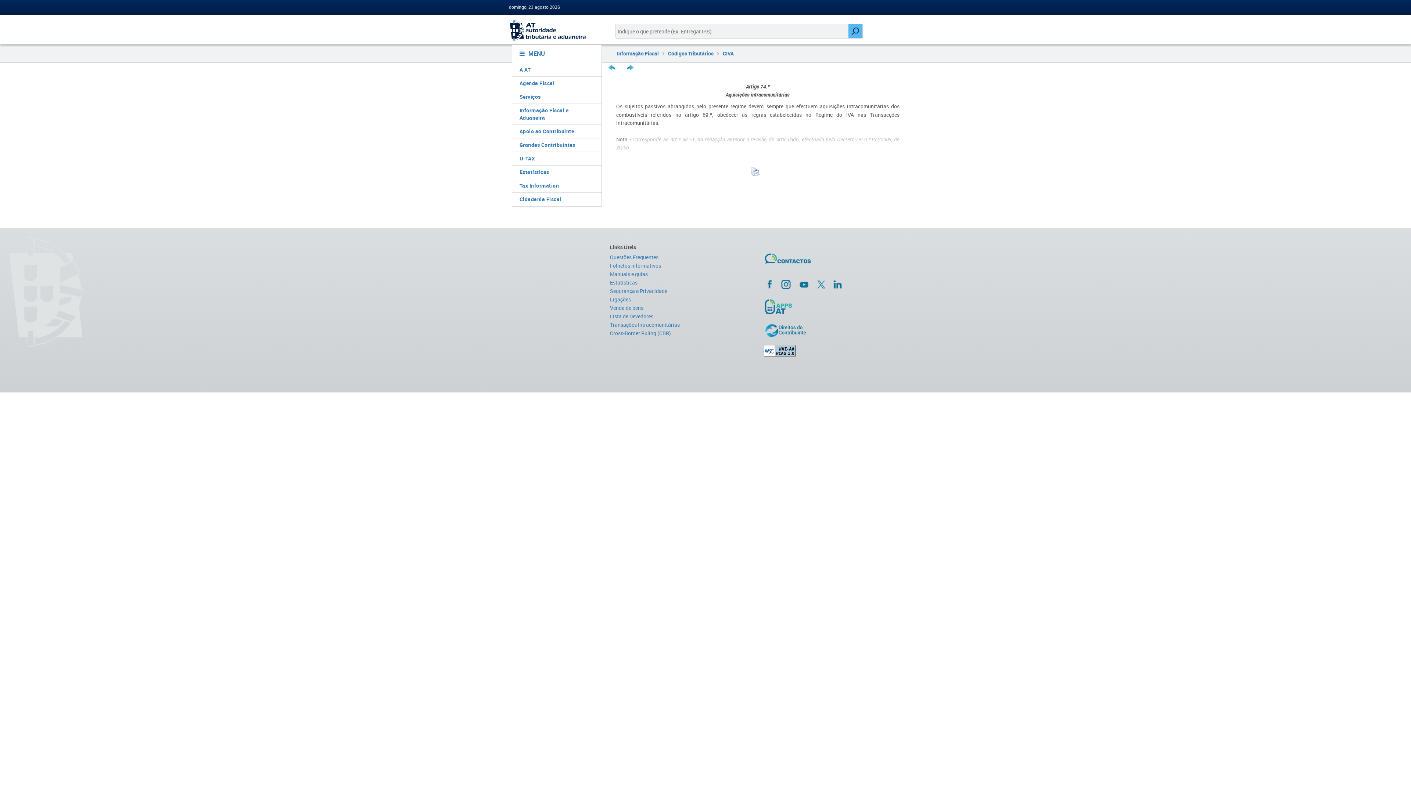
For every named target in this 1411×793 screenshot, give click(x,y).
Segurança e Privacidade (638, 290)
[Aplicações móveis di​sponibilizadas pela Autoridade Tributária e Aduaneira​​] (833, 306)
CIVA (728, 53)
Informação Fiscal (638, 53)
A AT (525, 69)
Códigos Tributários (691, 53)
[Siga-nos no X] (821, 284)
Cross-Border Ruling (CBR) (640, 333)
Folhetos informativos (635, 265)
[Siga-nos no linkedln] (837, 284)
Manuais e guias (629, 274)
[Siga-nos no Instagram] (786, 284)
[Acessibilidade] (833, 350)
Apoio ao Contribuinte (547, 131)
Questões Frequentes (634, 257)
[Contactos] (809, 261)
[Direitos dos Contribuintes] (833, 330)
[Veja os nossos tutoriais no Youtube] (804, 284)
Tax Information (539, 185)
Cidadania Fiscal (540, 199)
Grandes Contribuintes (547, 144)
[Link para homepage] (554, 30)
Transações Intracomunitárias (645, 324)
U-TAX (527, 158)
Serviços (530, 96)
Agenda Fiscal (537, 83)
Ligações (620, 299)
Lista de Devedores (631, 316)
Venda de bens (626, 307)
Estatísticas (534, 172)
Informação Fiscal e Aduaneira (544, 114)
